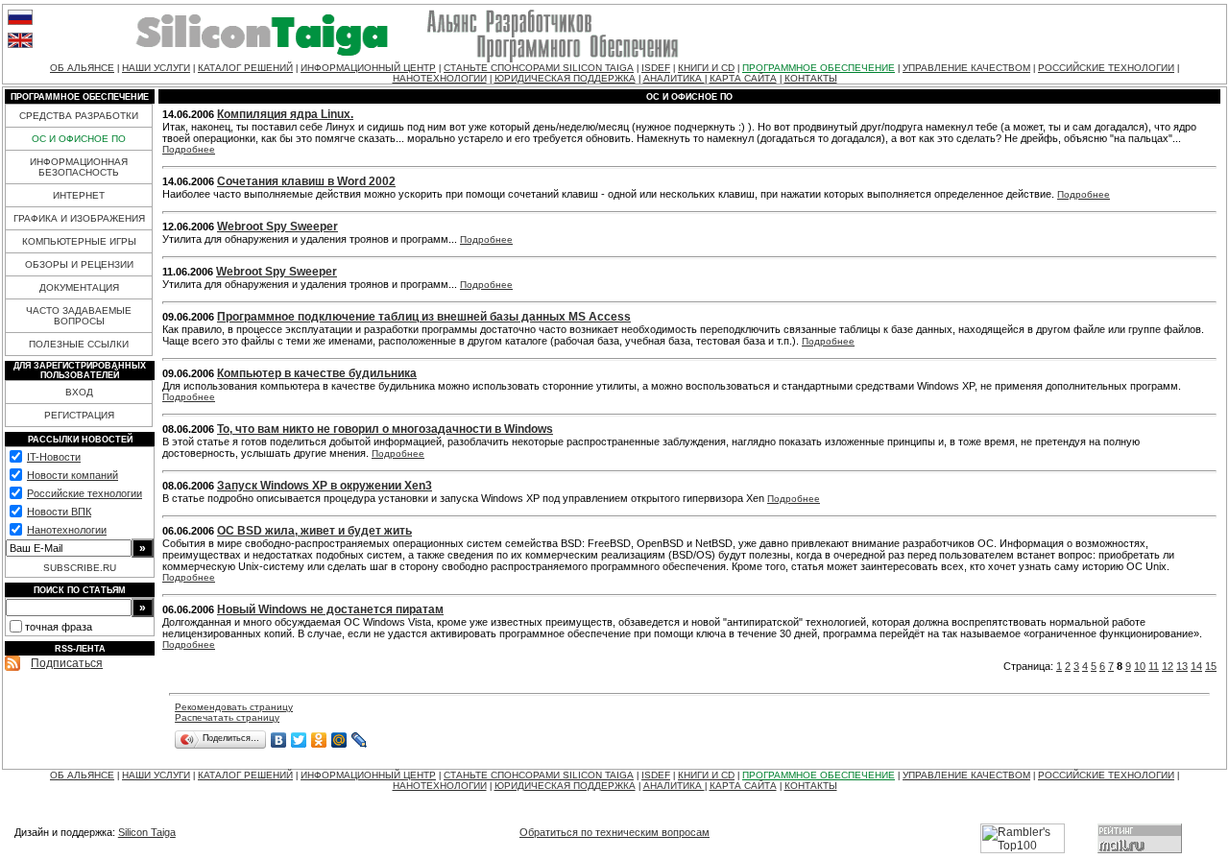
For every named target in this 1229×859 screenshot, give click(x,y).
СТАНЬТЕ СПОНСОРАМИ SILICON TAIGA (539, 67)
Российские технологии (84, 493)
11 (1153, 666)
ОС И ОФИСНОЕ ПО (79, 138)
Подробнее (188, 149)
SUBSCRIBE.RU (79, 567)
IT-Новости (54, 457)
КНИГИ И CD (706, 67)
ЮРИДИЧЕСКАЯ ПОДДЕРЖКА (565, 78)
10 (1139, 666)
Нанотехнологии (67, 530)
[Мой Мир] (339, 740)
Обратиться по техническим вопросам (614, 832)
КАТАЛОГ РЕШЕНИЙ (245, 67)
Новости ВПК (59, 511)
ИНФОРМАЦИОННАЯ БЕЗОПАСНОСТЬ (79, 167)
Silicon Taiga (147, 832)
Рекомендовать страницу (234, 707)
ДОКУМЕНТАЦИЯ (79, 287)
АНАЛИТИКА (674, 78)
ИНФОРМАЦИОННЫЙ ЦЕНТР (368, 67)
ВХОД (79, 392)
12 (1167, 666)
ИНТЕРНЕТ (79, 195)
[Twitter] (299, 740)
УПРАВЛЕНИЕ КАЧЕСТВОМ (966, 67)
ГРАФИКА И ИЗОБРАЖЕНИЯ (79, 218)
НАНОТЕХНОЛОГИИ (440, 78)
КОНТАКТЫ (810, 78)
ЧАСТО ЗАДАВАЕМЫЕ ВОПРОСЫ (79, 315)
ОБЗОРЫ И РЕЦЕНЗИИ (79, 264)
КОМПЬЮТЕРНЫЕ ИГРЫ (79, 241)
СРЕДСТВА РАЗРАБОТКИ (78, 115)
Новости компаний (72, 475)
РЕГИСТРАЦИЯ (79, 415)
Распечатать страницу (227, 717)
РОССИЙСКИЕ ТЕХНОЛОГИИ (1106, 67)
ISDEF (655, 67)
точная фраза (58, 626)
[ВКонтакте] (279, 740)
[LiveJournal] (359, 740)
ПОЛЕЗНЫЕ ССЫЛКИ (79, 344)
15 (1211, 666)
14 (1196, 666)
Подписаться (67, 663)
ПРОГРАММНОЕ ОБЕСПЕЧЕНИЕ (818, 67)
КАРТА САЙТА (743, 78)
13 (1182, 666)
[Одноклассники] (319, 740)
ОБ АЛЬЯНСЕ (82, 67)
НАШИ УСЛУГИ (156, 67)
